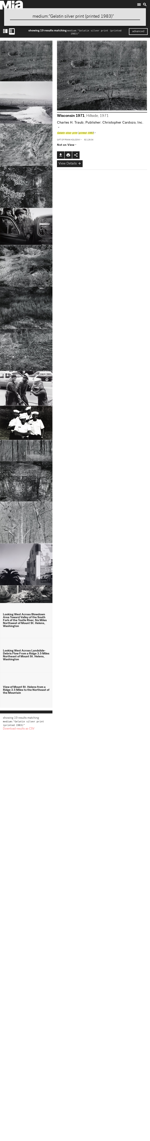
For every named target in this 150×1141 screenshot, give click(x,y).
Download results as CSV (18, 728)
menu (139, 4)
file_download (60, 155)
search (145, 4)
